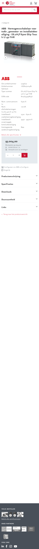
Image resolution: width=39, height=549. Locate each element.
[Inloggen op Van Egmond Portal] (31, 3)
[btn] (25, 155)
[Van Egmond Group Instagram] (10, 546)
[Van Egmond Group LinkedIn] (3, 546)
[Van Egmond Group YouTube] (15, 546)
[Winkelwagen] (36, 3)
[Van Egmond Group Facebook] (6, 546)
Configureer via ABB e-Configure (16, 167)
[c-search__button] (34, 9)
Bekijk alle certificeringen (11, 519)
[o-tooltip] (13, 155)
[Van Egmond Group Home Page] (10, 3)
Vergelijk (7, 170)
